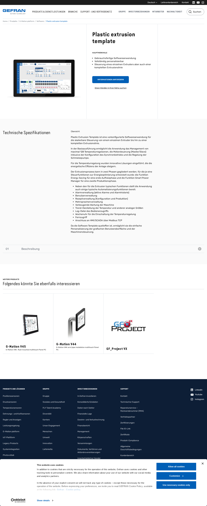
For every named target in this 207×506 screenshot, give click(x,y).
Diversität (47, 414)
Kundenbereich (127, 455)
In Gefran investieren (86, 396)
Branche (73, 11)
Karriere (46, 420)
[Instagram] (202, 2)
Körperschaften (84, 437)
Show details (43, 500)
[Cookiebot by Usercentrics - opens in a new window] (18, 500)
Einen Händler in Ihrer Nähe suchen (110, 88)
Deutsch (151, 2)
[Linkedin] (193, 2)
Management (83, 431)
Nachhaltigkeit (174, 11)
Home (5, 21)
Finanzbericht (83, 425)
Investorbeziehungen (139, 11)
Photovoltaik (8, 455)
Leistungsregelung (11, 425)
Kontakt (185, 2)
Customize (174, 476)
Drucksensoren (9, 402)
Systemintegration (11, 449)
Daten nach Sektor (85, 408)
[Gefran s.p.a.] (14, 11)
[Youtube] (197, 2)
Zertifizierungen (127, 423)
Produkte (13, 21)
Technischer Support (129, 402)
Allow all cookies (176, 466)
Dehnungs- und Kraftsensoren (16, 414)
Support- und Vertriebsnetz (96, 11)
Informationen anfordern (110, 79)
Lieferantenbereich (169, 2)
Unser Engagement (51, 425)
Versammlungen (84, 443)
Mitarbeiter (158, 11)
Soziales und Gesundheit (54, 402)
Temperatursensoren (12, 408)
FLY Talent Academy (52, 408)
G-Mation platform (26, 21)
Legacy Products (10, 443)
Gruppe (122, 11)
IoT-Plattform (9, 437)
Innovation (47, 443)
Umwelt (46, 437)
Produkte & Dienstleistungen (48, 11)
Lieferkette (48, 449)
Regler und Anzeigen (12, 420)
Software (40, 21)
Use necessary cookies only (176, 485)
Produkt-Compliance (129, 440)
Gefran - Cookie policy (68, 489)
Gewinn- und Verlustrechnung (90, 420)
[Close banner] (203, 464)
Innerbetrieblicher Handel (88, 458)
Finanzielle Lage (84, 414)
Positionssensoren (11, 396)
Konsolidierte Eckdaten (87, 402)
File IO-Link (125, 429)
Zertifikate (125, 434)
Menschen (47, 431)
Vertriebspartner (127, 417)
